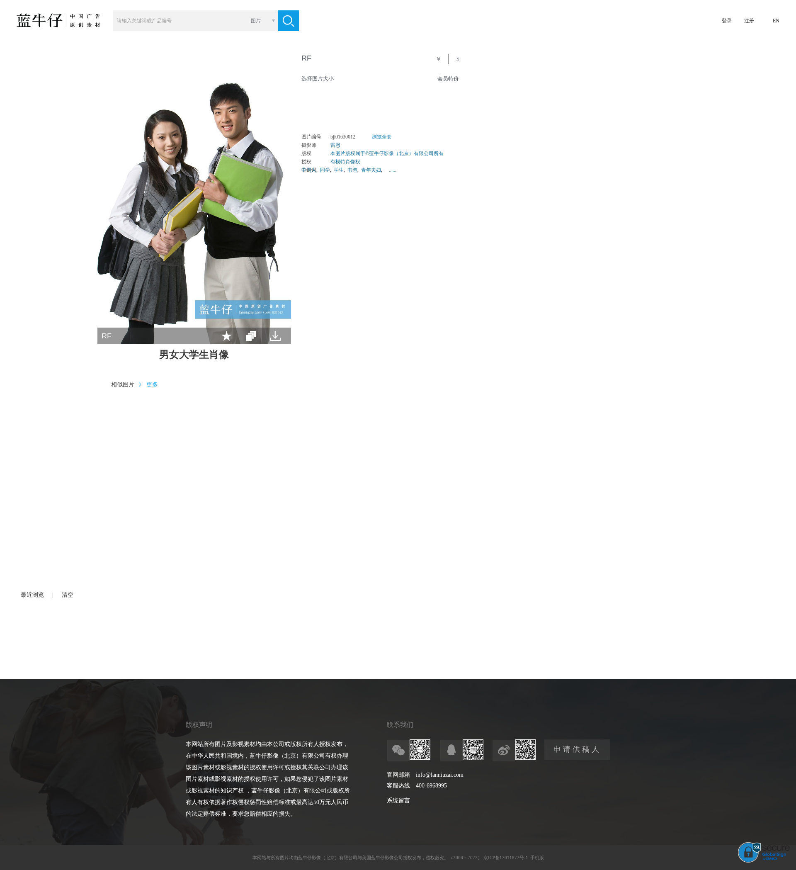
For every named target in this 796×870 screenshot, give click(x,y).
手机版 (537, 857)
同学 (325, 170)
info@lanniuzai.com (440, 775)
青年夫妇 (371, 170)
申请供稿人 (577, 749)
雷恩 (335, 145)
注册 (749, 21)
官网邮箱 (398, 775)
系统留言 (398, 800)
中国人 (308, 170)
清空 (67, 595)
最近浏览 (32, 595)
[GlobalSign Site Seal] (764, 861)
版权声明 (199, 724)
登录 (727, 21)
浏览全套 (382, 137)
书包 (352, 170)
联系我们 (400, 724)
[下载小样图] (275, 336)
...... (392, 170)
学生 (339, 170)
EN (776, 21)
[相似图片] (251, 336)
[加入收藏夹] (226, 336)
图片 (256, 21)
